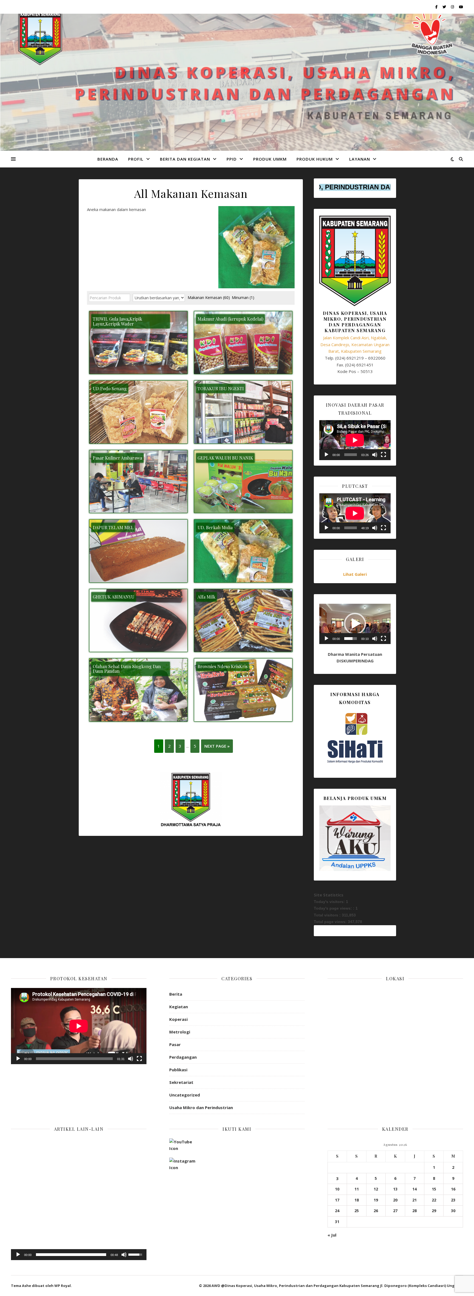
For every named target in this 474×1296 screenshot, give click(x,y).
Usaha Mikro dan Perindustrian (201, 1107)
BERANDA (107, 159)
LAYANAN (359, 159)
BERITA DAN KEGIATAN (185, 159)
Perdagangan (183, 1057)
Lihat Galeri (355, 574)
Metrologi (179, 1032)
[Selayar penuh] (383, 454)
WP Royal (62, 1285)
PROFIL (135, 159)
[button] (355, 624)
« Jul (332, 1235)
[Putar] (326, 454)
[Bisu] (374, 454)
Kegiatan (178, 1006)
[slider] (350, 638)
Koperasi (178, 1019)
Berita (175, 994)
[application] (355, 440)
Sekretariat (181, 1082)
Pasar (175, 1044)
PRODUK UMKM (270, 159)
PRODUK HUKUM (315, 159)
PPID (232, 159)
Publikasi (178, 1069)
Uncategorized (184, 1095)
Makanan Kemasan (209, 297)
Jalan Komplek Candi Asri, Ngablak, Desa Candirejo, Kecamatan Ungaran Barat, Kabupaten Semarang (355, 344)
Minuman (243, 297)
